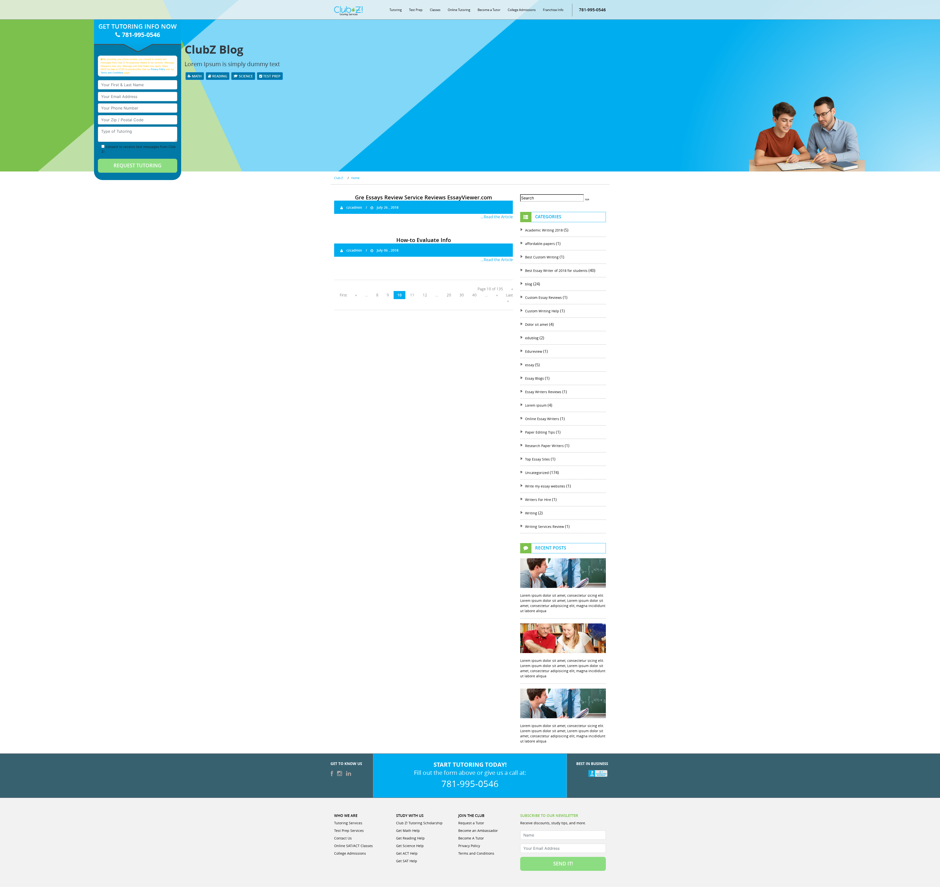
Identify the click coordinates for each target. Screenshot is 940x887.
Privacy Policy (158, 69)
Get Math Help (408, 830)
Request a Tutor (471, 823)
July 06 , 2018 (387, 250)
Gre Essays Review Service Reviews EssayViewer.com (423, 197)
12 (425, 295)
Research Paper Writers (544, 445)
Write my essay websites (545, 486)
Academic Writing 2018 (544, 230)
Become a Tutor (489, 10)
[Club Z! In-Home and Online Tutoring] (348, 10)
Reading (219, 76)
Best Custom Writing (542, 257)
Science (245, 76)
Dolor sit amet (536, 324)
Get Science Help (410, 845)
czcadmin (353, 207)
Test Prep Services (349, 830)
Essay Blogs (534, 378)
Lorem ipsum (536, 405)
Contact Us (343, 838)
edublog (532, 338)
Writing (531, 513)
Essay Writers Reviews (543, 391)
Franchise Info (553, 10)
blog (528, 284)
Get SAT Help (406, 861)
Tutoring (395, 10)
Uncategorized (537, 472)
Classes (435, 10)
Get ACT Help (407, 853)
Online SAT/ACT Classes (353, 845)
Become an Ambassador (478, 830)
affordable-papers (540, 243)
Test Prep (416, 10)
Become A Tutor (471, 838)
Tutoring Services (348, 823)
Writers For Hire (538, 499)
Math (196, 76)
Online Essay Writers (542, 418)
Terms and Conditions (112, 72)
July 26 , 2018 (387, 207)
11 (412, 295)
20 (449, 295)
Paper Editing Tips (540, 432)
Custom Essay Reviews (543, 297)
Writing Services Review (544, 526)
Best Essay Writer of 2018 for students (556, 270)
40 (474, 295)
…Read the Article (497, 216)
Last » (509, 298)
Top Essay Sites (537, 459)
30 (461, 295)
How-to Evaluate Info (423, 240)
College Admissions (522, 10)
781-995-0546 (592, 9)
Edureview (533, 351)
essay (529, 365)
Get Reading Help (410, 838)
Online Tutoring (459, 10)
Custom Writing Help (542, 311)
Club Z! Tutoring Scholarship (419, 823)
